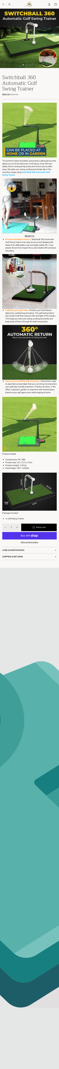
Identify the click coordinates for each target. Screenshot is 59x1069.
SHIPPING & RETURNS (12, 556)
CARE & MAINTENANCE (13, 550)
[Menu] (3, 4)
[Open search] (9, 4)
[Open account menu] (49, 4)
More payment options (29, 542)
